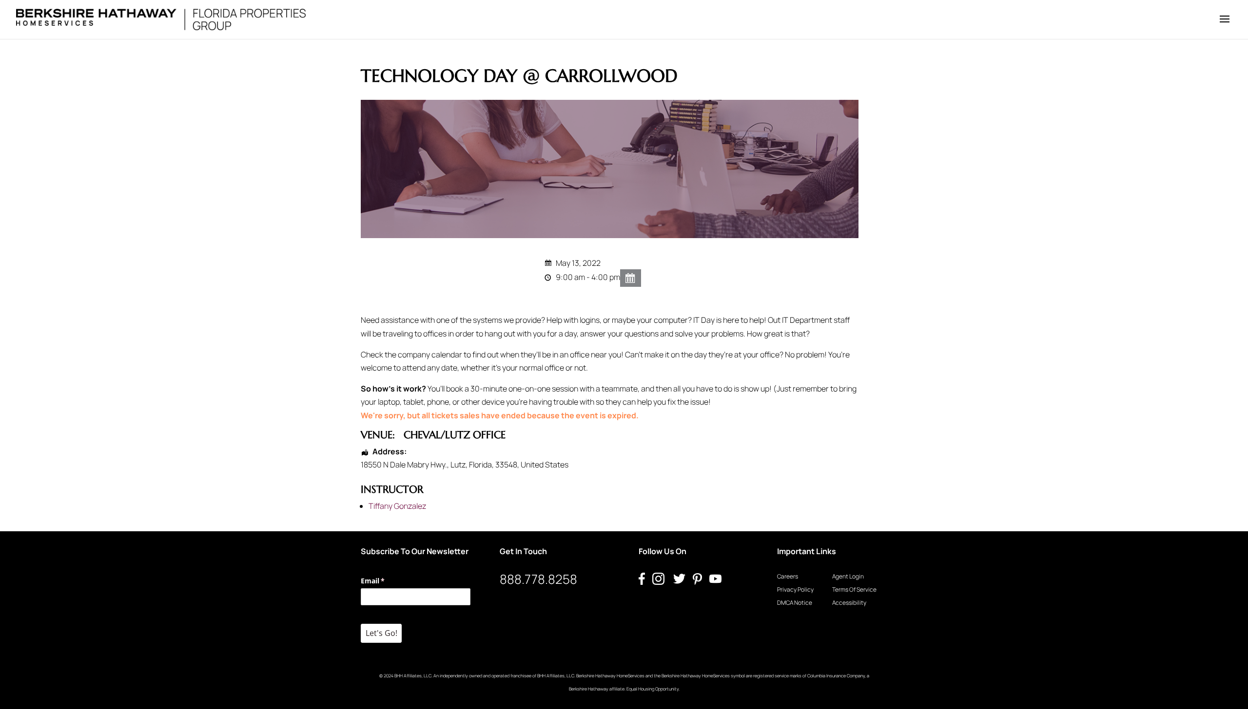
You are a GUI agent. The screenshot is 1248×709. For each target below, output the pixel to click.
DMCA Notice (794, 602)
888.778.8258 (538, 579)
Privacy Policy (795, 589)
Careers (787, 576)
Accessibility (849, 602)
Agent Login (848, 576)
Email (387, 580)
